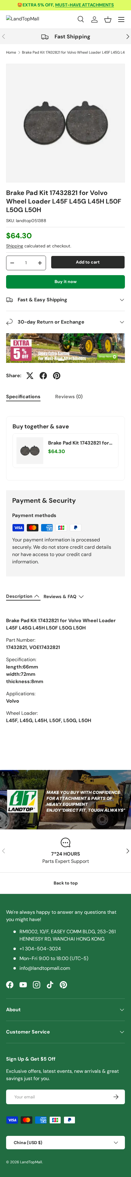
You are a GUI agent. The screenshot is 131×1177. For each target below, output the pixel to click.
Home (11, 52)
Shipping (14, 246)
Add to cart (88, 262)
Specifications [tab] (23, 396)
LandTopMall (31, 1162)
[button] (108, 19)
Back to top (66, 883)
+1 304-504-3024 (40, 948)
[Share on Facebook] (43, 375)
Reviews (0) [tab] (69, 396)
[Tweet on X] (30, 375)
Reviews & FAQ (60, 597)
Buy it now (66, 281)
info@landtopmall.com (44, 968)
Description (19, 596)
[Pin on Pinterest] (56, 375)
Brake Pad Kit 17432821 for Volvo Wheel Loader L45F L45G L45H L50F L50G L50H (78, 443)
